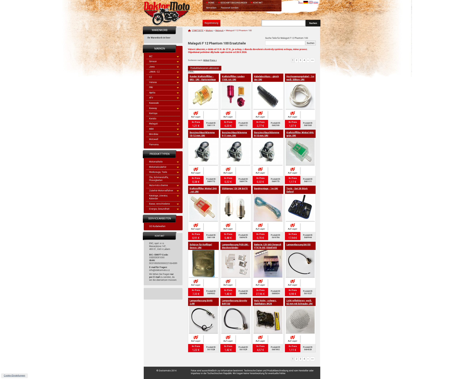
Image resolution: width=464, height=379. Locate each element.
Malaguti (153, 123)
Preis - (191, 71)
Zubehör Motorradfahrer (161, 190)
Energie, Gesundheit (159, 209)
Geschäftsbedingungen (233, 2)
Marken (209, 30)
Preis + (213, 60)
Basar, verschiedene (159, 204)
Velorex (153, 82)
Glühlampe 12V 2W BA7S (235, 188)
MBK (151, 129)
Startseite (197, 30)
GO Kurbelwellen (157, 226)
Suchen (313, 23)
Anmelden (211, 8)
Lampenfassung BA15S (298, 244)
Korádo (152, 118)
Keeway (153, 108)
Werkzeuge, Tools (158, 172)
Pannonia (154, 144)
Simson (153, 61)
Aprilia (152, 92)
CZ (150, 77)
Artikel (206, 60)
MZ (150, 56)
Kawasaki (154, 103)
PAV (151, 87)
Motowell (153, 139)
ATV (151, 97)
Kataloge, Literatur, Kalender (158, 197)
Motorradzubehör (157, 167)
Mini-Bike (153, 134)
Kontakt (258, 2)
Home (211, 2)
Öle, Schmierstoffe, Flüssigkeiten (159, 179)
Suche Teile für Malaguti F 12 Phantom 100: (286, 38)
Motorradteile (156, 161)
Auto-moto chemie (158, 185)
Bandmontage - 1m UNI (266, 188)
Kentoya (153, 113)
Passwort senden (230, 8)
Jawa (152, 66)
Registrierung (211, 23)
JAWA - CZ (154, 72)
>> (312, 60)
